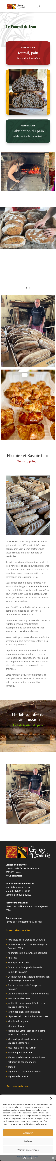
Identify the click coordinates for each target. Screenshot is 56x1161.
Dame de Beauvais (17, 971)
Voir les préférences (28, 1149)
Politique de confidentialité (22, 1061)
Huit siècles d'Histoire (19, 998)
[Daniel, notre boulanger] (28, 331)
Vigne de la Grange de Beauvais (24, 1071)
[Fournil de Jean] (28, 534)
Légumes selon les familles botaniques (28, 1016)
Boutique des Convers (19, 962)
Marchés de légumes (19, 1021)
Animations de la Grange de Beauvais (27, 952)
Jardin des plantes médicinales (24, 1011)
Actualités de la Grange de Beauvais (26, 939)
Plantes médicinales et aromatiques (26, 1057)
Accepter (28, 1132)
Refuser (28, 1141)
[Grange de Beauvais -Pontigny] (28, 171)
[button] (51, 1098)
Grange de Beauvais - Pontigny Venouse (28, 993)
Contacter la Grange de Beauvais (25, 967)
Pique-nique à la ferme (20, 1052)
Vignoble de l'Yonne (18, 1076)
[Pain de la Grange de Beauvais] (28, 248)
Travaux (12, 1066)
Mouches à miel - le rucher (22, 1047)
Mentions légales (17, 1025)
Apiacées (12, 957)
